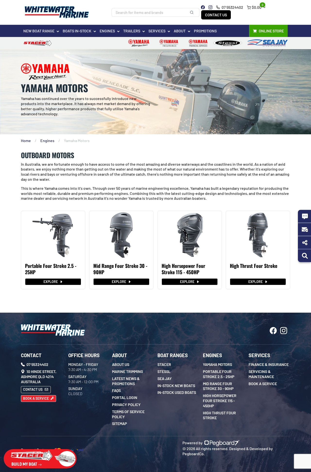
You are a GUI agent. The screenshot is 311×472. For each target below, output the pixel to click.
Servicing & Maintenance (261, 374)
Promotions (205, 30)
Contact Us (216, 14)
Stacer (164, 364)
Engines (47, 140)
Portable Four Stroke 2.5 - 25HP (50, 269)
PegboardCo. (193, 453)
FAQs (116, 390)
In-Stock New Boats (176, 385)
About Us (120, 364)
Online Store (271, 30)
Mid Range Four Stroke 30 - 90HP (120, 269)
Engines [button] (107, 30)
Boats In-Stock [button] (77, 30)
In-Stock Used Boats (176, 392)
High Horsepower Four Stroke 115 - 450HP (183, 269)
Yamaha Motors (217, 364)
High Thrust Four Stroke (253, 265)
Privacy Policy (126, 404)
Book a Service (36, 398)
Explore (51, 282)
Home (26, 140)
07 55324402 (232, 7)
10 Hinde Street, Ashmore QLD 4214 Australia (38, 376)
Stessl (164, 371)
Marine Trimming (127, 371)
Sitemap (119, 423)
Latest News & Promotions (126, 381)
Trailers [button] (131, 30)
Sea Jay (164, 378)
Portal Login (124, 397)
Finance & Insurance (269, 364)
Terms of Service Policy (128, 414)
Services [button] (156, 30)
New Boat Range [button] (38, 30)
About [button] (180, 30)
